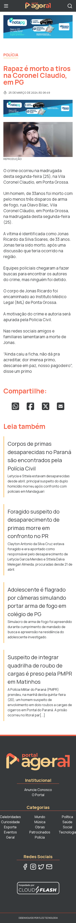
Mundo (40, 816)
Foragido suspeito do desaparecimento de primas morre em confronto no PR (34, 524)
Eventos (10, 832)
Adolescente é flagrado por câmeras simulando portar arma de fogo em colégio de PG (37, 602)
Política (67, 816)
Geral (10, 837)
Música (39, 822)
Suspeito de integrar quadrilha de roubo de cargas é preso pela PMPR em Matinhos (40, 669)
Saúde (67, 822)
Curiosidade (10, 822)
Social (67, 827)
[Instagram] (33, 866)
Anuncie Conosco (38, 789)
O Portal (38, 794)
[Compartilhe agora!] (15, 406)
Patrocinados (39, 832)
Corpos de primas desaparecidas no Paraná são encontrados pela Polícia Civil (39, 456)
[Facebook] (25, 866)
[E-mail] (49, 866)
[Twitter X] (41, 866)
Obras (40, 827)
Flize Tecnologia (48, 917)
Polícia (10, 54)
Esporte (10, 827)
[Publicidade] (38, 26)
